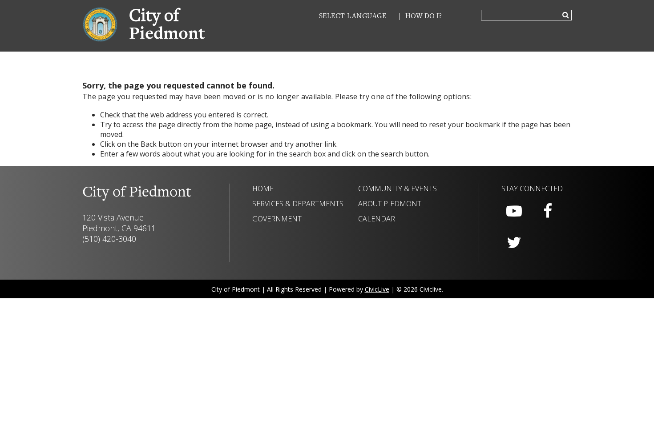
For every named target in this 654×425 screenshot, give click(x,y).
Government (277, 219)
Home (263, 188)
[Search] (565, 15)
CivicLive (377, 289)
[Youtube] (513, 211)
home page (253, 124)
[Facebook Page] (547, 211)
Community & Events (397, 188)
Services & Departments (297, 203)
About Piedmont (389, 203)
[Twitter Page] (513, 242)
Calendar (376, 219)
